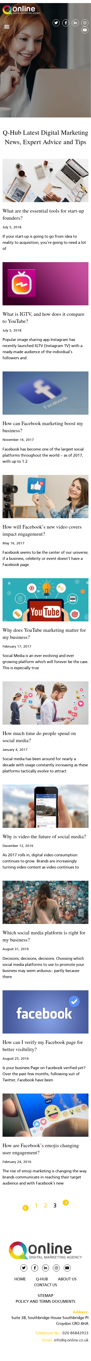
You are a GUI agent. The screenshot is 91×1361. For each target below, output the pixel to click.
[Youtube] (84, 30)
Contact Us (45, 1285)
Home (20, 1279)
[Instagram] (84, 22)
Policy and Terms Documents (45, 1302)
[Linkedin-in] (75, 22)
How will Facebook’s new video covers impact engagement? (42, 530)
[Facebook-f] (65, 22)
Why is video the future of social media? (44, 836)
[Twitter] (56, 22)
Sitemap (45, 1296)
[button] (7, 26)
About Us (67, 1279)
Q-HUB (42, 1279)
